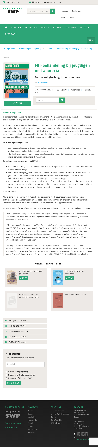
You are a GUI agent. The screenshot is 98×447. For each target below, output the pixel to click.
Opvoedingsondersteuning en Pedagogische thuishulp (69, 48)
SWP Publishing (56, 423)
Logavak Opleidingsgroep (60, 414)
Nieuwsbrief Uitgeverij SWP (20, 378)
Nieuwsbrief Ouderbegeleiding (21, 375)
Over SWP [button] (10, 34)
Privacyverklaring (11, 427)
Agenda (57, 27)
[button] (91, 40)
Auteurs (84, 27)
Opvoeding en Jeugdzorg (30, 48)
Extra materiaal (17, 342)
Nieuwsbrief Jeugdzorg (18, 372)
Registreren (77, 11)
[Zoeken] (52, 11)
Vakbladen (31, 27)
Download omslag (18, 331)
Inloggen (64, 11)
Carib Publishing (56, 420)
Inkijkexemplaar (18, 320)
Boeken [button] (15, 27)
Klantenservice (67, 17)
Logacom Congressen (58, 411)
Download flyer (17, 336)
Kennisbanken (33, 420)
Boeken (30, 414)
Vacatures (31, 432)
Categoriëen (9, 48)
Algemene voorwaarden (13, 423)
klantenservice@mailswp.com (84, 439)
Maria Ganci (43, 82)
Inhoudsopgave (17, 326)
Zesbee (53, 417)
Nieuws (45, 27)
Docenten (70, 27)
